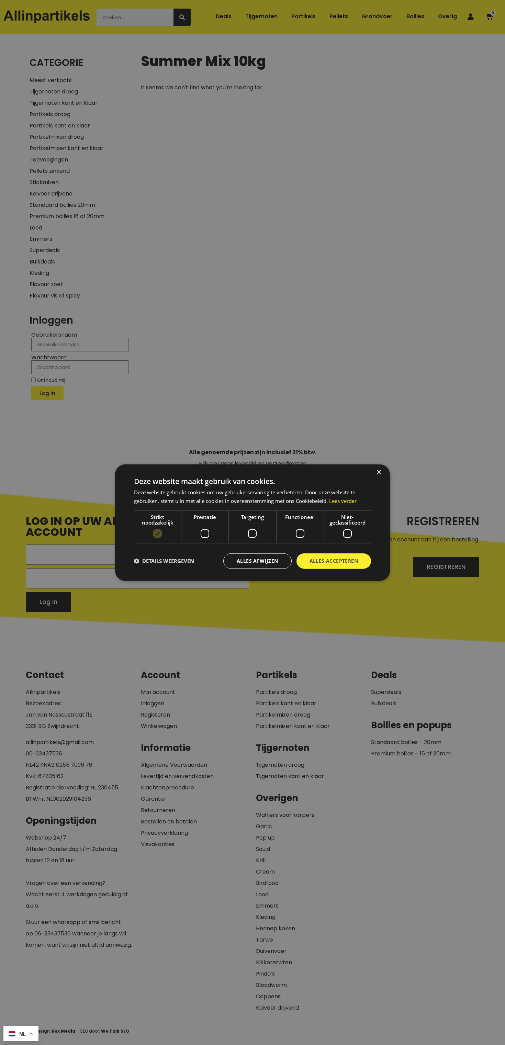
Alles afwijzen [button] (257, 561)
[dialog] (252, 522)
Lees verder (343, 500)
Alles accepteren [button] (334, 561)
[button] (164, 561)
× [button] (378, 472)
